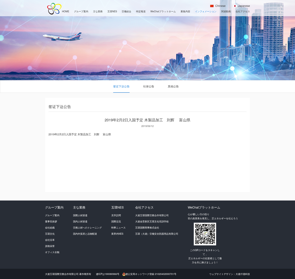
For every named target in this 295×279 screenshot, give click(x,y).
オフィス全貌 (52, 252)
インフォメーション (205, 11)
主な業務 (98, 11)
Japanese (244, 6)
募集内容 (185, 11)
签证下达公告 (121, 86)
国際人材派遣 (80, 215)
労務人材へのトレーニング (87, 227)
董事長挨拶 (51, 221)
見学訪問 (116, 215)
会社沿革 (50, 239)
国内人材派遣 (80, 221)
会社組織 (50, 227)
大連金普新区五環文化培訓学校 (152, 221)
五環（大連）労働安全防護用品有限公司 (156, 233)
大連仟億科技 (243, 274)
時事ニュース (118, 227)
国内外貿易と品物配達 (85, 233)
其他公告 (173, 86)
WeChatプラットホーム (163, 11)
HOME (65, 11)
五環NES (112, 11)
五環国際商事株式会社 (147, 227)
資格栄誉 (50, 246)
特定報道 (141, 11)
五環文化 (50, 233)
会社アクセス (243, 11)
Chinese (220, 6)
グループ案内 (81, 11)
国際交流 (116, 221)
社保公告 (148, 86)
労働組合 (126, 11)
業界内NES (117, 233)
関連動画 (226, 11)
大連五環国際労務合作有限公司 (152, 215)
